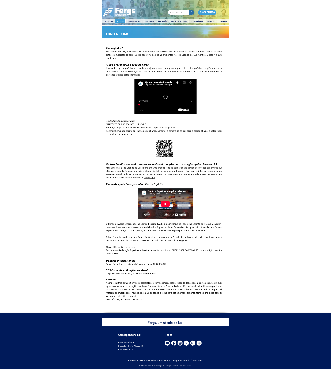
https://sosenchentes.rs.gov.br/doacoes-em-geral (131, 273)
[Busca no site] (191, 12)
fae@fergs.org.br (126, 247)
